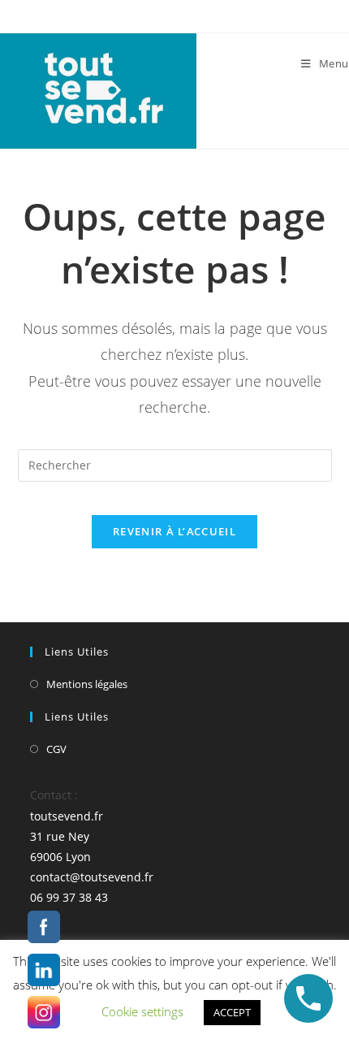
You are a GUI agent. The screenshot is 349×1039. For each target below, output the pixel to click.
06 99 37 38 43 (69, 897)
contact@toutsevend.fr (91, 877)
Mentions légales (86, 684)
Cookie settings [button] (142, 1011)
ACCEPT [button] (232, 1012)
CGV (56, 749)
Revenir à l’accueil (174, 531)
